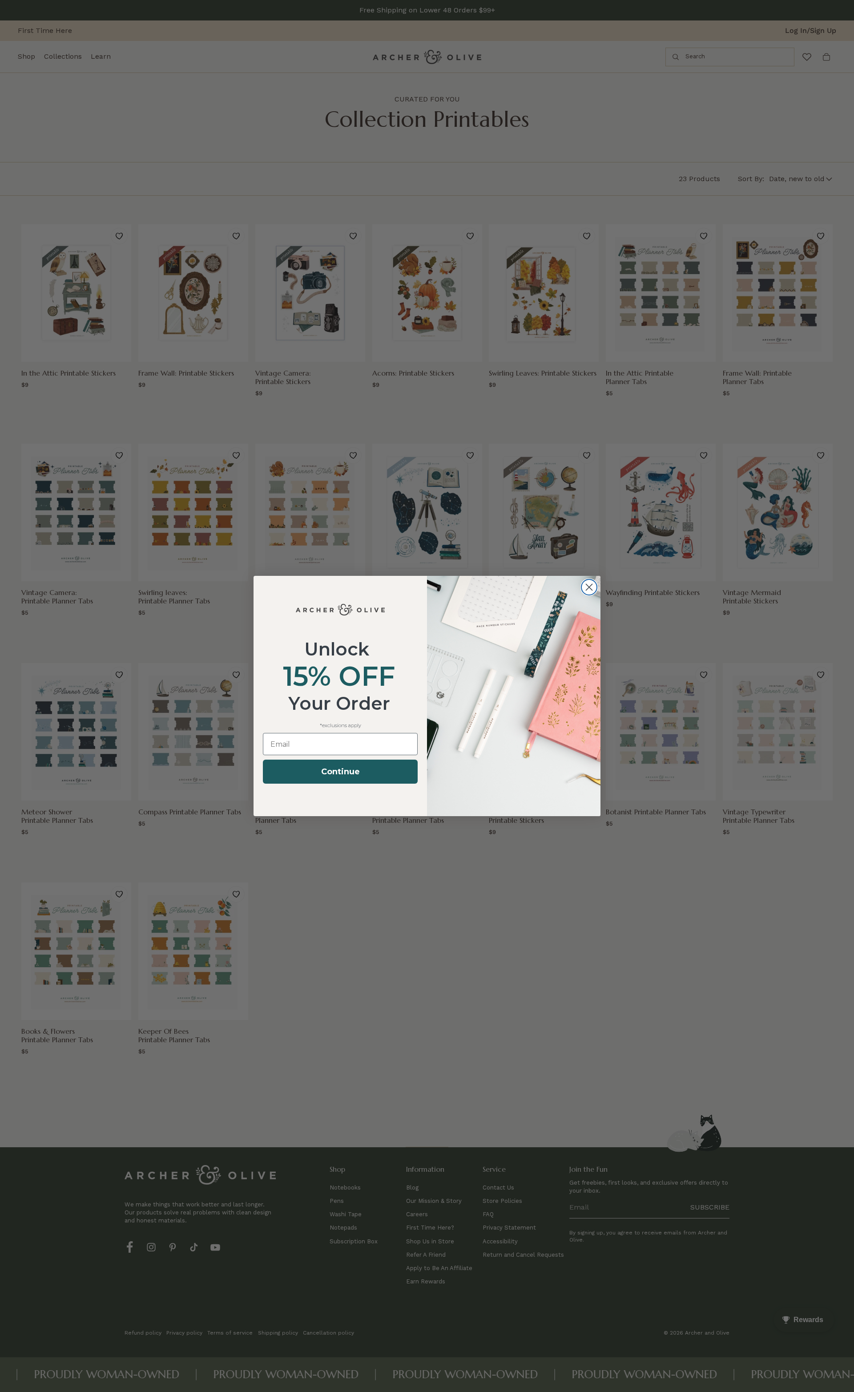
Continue (340, 772)
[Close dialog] (589, 587)
